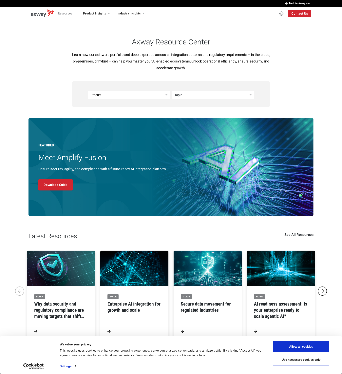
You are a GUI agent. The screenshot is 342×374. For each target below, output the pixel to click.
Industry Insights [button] (129, 13)
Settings (65, 366)
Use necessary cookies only (301, 359)
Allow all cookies (301, 346)
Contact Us (299, 13)
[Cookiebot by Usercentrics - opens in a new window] (33, 366)
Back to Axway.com (300, 3)
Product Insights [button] (94, 13)
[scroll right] (322, 291)
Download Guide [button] (55, 185)
